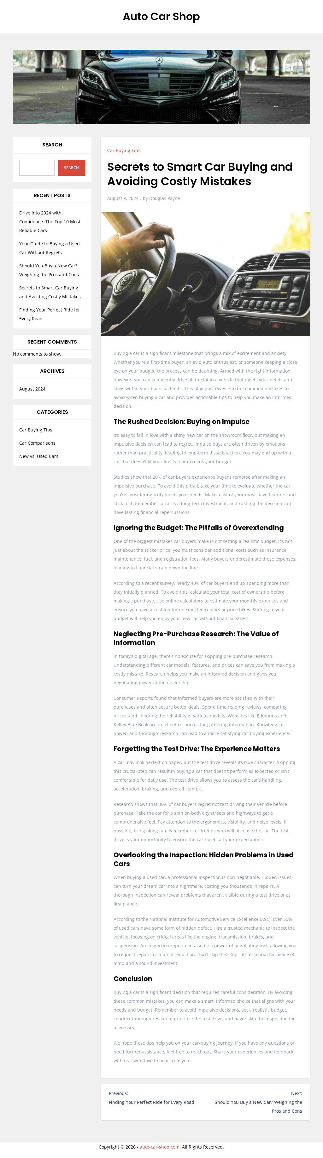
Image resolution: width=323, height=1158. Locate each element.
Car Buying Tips (123, 150)
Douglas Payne (164, 198)
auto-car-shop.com (159, 1147)
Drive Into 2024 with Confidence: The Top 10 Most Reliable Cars (49, 221)
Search (52, 144)
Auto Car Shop (161, 16)
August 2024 (32, 389)
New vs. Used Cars (38, 456)
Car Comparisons (37, 443)
